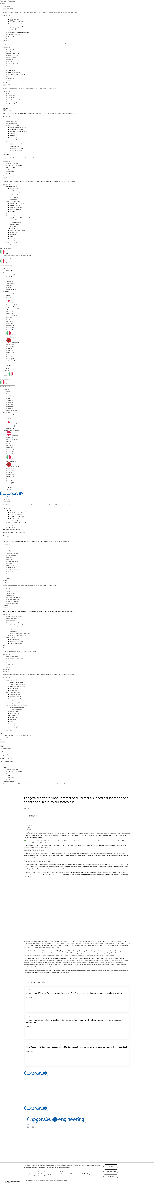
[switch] (0, 255)
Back (11, 19)
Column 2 (29, 1151)
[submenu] (8, 536)
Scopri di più (6, 15)
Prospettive (9, 8)
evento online (72, 964)
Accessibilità (30, 1093)
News (7, 154)
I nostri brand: (28, 1114)
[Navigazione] (4, 3)
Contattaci (33, 1147)
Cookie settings (31, 1100)
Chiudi (3, 742)
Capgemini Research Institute (12, 529)
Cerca (2, 733)
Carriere (8, 110)
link (4, 8)
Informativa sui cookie (35, 1155)
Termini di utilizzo (31, 1091)
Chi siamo (9, 178)
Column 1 (29, 1132)
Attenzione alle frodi (32, 1104)
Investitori (32, 1149)
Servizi (8, 84)
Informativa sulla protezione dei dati (39, 1159)
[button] (8, 375)
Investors (29, 1089)
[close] (2, 3)
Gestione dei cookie (35, 1157)
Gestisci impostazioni (110, 1171)
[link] (7, 1)
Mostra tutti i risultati (6, 761)
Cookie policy (30, 1102)
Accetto (111, 1166)
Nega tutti (111, 1176)
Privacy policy (30, 1096)
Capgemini (108, 833)
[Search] (0, 3)
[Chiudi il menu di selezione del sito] (10, 258)
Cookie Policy (63, 1180)
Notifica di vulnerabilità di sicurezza (35, 1098)
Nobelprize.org (83, 945)
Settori (8, 40)
